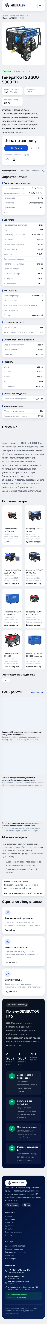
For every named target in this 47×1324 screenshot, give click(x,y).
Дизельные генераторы (15, 1246)
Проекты (9, 1222)
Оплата (8, 1229)
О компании (10, 1219)
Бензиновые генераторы (19, 15)
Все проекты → (38, 692)
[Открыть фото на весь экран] (23, 43)
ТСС (31, 15)
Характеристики (9, 170)
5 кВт (6, 680)
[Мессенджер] (7, 160)
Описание (24, 170)
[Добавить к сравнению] (39, 148)
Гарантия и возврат (13, 1232)
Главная (5, 15)
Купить (18, 148)
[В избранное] (32, 148)
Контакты (9, 1235)
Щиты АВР (9, 1255)
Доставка (9, 1225)
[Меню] (40, 5)
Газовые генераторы (14, 1249)
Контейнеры (10, 1258)
